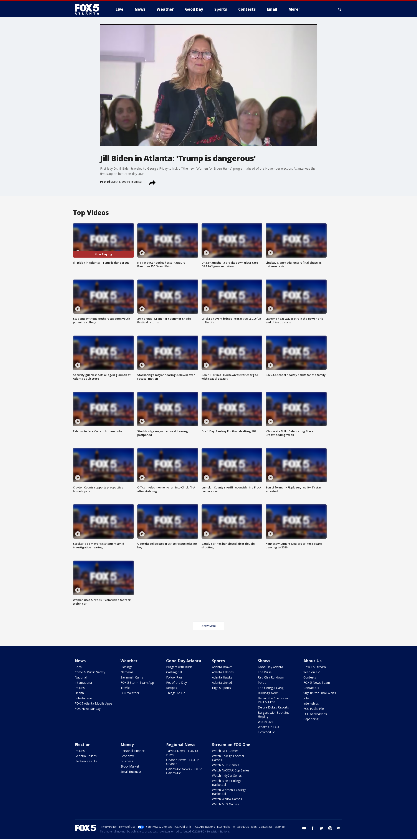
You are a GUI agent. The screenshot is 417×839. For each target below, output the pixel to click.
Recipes (171, 688)
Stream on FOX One (231, 744)
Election (83, 744)
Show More (209, 625)
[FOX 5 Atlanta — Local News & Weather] (89, 9)
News (80, 660)
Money (127, 744)
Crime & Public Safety (90, 672)
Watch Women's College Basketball (229, 792)
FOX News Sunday (88, 709)
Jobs (306, 698)
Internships (311, 703)
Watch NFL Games (225, 751)
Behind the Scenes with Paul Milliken (274, 700)
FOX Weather (130, 693)
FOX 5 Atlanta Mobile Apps (93, 703)
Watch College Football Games (228, 758)
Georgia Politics (86, 756)
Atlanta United (222, 682)
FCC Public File (313, 709)
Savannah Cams (132, 677)
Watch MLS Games (225, 804)
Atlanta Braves (222, 667)
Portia (262, 682)
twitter (321, 828)
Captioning (310, 719)
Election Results (86, 761)
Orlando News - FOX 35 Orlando (182, 762)
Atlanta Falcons (223, 672)
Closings (126, 667)
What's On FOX (268, 727)
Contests (309, 677)
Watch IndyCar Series (227, 775)
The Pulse (265, 672)
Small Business (131, 771)
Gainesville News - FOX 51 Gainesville (184, 771)
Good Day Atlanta (183, 660)
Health (79, 693)
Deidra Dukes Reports (273, 707)
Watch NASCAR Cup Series (230, 770)
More (293, 9)
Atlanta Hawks (222, 677)
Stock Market (130, 766)
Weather (129, 660)
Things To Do (175, 693)
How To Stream (314, 667)
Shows (264, 660)
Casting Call (174, 672)
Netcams (127, 672)
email (338, 828)
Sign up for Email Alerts (319, 693)
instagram (330, 828)
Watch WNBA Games (227, 799)
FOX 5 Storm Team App (137, 682)
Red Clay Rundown (271, 677)
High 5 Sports (221, 688)
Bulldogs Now (268, 693)
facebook (312, 828)
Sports (218, 660)
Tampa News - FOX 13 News (182, 753)
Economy (127, 756)
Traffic (125, 688)
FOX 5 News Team (316, 682)
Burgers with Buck (179, 667)
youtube (304, 828)
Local (78, 667)
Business (127, 761)
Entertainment (85, 698)
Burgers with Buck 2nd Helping (274, 714)
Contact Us (311, 688)
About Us (312, 660)
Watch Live (265, 722)
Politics (80, 688)
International (84, 682)
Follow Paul (174, 677)
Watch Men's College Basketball (227, 783)
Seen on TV (311, 672)
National (81, 677)
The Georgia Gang (270, 688)
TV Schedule (266, 732)
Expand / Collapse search (339, 9)
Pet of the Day (176, 682)
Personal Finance (133, 751)
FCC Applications (315, 714)
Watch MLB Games (225, 765)
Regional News (180, 744)
